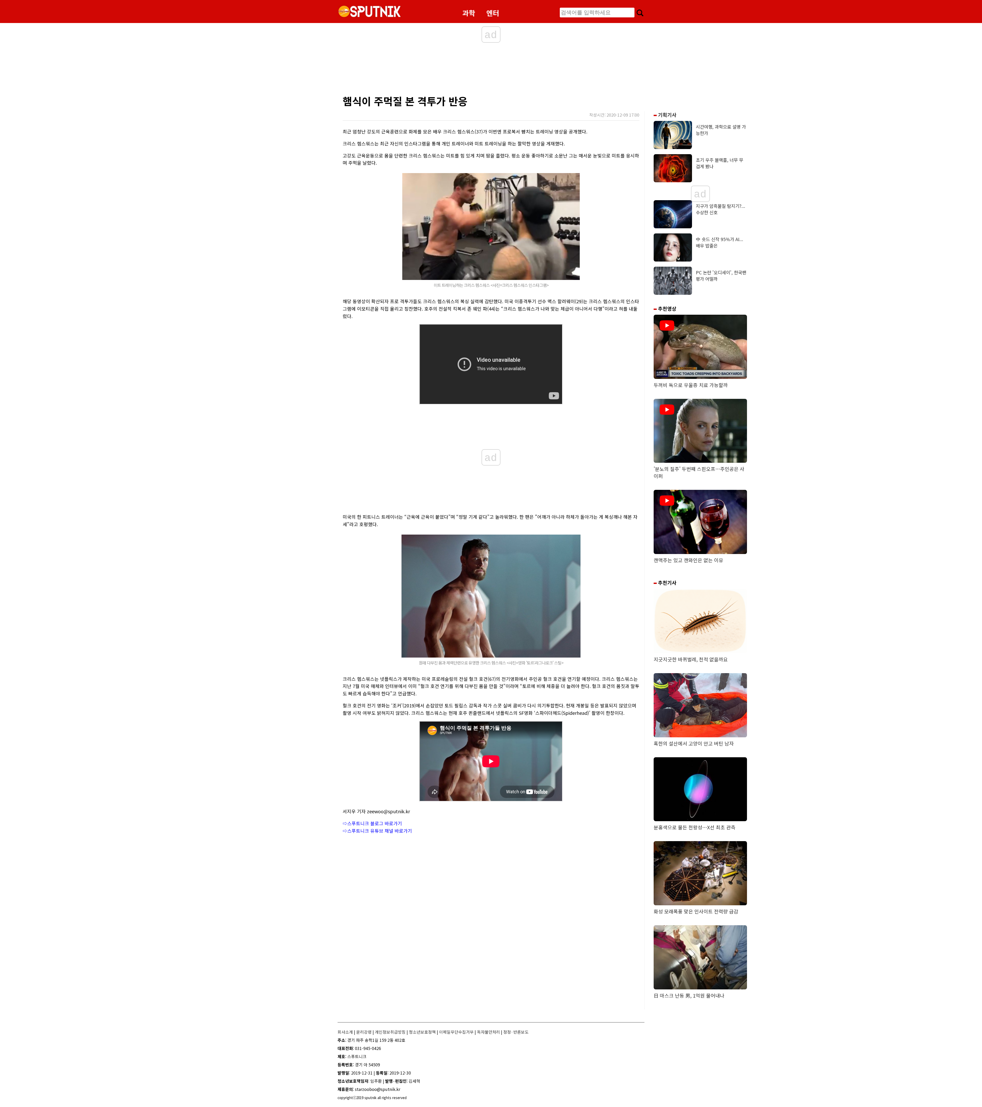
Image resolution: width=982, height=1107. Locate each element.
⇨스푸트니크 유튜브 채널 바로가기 (377, 830)
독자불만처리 (488, 1032)
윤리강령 (364, 1032)
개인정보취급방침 (390, 1032)
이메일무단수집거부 (456, 1032)
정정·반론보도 (516, 1032)
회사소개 (345, 1032)
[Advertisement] (442, 70)
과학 (468, 13)
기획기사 (666, 114)
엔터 (492, 13)
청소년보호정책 (422, 1032)
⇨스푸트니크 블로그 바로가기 (372, 823)
